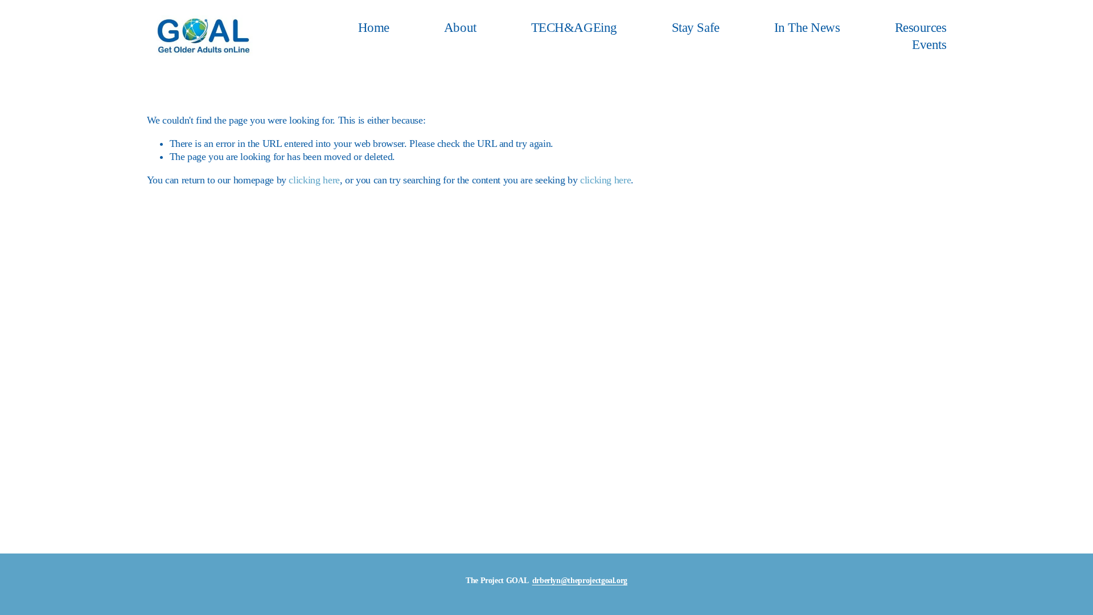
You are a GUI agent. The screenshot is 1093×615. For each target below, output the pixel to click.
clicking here (314, 180)
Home (373, 27)
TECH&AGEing (574, 27)
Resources (921, 27)
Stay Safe (696, 27)
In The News (807, 27)
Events (929, 45)
